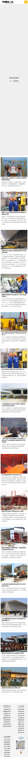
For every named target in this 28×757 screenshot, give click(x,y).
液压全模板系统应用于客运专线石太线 (12, 475)
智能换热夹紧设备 (7, 726)
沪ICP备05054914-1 (21, 750)
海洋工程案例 (7, 746)
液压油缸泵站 (21, 728)
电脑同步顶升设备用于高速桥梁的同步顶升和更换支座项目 (14, 251)
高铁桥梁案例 (7, 752)
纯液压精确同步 (7, 719)
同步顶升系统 (21, 715)
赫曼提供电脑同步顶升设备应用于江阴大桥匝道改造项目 (14, 295)
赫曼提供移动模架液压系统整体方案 (11, 688)
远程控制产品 (7, 715)
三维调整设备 (21, 717)
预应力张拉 (7, 754)
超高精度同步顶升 (7, 717)
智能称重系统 (7, 722)
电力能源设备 (21, 711)
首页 (10, 81)
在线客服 (21, 737)
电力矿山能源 (7, 748)
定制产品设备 (21, 732)
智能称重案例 (7, 742)
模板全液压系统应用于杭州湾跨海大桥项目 (13, 653)
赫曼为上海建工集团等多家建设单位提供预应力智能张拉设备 (14, 213)
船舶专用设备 (21, 709)
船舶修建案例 (7, 744)
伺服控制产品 (7, 713)
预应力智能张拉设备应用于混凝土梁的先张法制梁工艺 (14, 333)
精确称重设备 (21, 719)
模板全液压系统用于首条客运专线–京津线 (12, 511)
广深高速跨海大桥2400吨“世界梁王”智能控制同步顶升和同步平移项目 (13, 404)
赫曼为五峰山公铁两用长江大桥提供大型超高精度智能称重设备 (14, 179)
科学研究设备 (21, 713)
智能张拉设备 (21, 726)
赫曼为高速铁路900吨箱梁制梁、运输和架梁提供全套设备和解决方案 (14, 548)
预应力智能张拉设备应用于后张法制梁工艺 (13, 369)
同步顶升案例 (7, 739)
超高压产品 (21, 722)
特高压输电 (7, 750)
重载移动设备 (21, 724)
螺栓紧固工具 (21, 730)
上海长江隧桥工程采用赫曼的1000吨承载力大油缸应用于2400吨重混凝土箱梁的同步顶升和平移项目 (13, 440)
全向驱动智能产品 (7, 724)
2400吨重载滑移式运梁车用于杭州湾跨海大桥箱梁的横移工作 (13, 619)
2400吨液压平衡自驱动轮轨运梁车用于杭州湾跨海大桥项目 (13, 585)
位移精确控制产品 (7, 711)
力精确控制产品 (7, 709)
